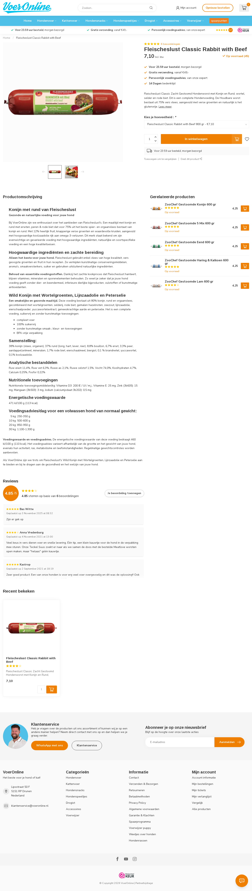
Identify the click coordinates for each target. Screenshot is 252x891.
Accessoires (171, 21)
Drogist (150, 21)
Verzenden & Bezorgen (143, 784)
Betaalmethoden (139, 796)
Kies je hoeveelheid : (160, 117)
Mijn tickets (199, 790)
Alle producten (201, 809)
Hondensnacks (95, 21)
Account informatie (204, 778)
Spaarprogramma (140, 822)
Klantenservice (87, 745)
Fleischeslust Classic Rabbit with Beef (38, 38)
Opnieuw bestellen (218, 8)
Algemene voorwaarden (144, 809)
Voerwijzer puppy (140, 828)
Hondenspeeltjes (125, 21)
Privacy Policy (137, 803)
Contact (134, 778)
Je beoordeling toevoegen (124, 493)
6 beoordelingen (170, 44)
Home (28, 21)
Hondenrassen (138, 840)
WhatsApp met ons (49, 745)
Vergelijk (197, 803)
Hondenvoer (45, 21)
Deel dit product (190, 159)
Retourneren (137, 790)
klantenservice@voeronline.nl (29, 806)
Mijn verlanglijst (201, 796)
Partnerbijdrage (144, 883)
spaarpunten (219, 21)
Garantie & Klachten (141, 815)
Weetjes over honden (142, 834)
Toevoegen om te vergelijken (160, 159)
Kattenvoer (69, 21)
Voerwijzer (194, 21)
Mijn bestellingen (202, 784)
